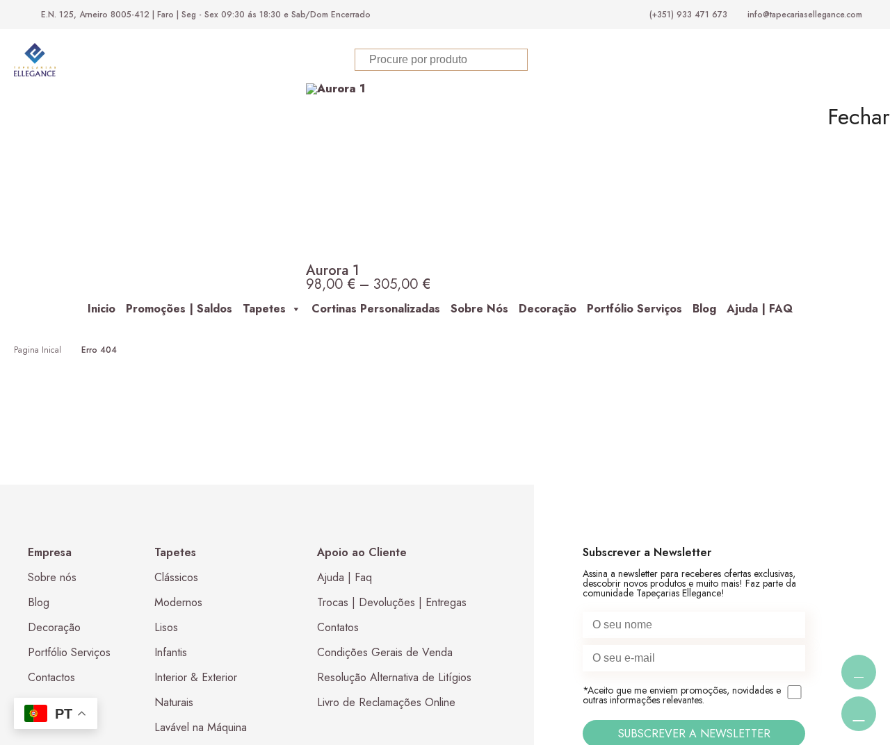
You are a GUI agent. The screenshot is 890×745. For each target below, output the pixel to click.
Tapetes (264, 309)
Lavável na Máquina (200, 727)
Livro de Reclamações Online (386, 702)
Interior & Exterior (195, 677)
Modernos (178, 602)
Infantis (170, 652)
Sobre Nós (479, 309)
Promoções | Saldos (179, 309)
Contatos (338, 627)
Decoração (547, 309)
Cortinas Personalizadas (376, 309)
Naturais (173, 702)
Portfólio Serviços (634, 309)
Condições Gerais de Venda (385, 652)
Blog (704, 309)
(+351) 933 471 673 (688, 14)
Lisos (166, 627)
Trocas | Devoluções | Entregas (392, 602)
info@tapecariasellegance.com (804, 14)
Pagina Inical (37, 350)
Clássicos (176, 577)
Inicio (101, 309)
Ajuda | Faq (344, 577)
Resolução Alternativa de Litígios (394, 677)
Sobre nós (52, 577)
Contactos (51, 677)
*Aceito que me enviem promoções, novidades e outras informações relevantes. (682, 695)
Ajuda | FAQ (760, 309)
